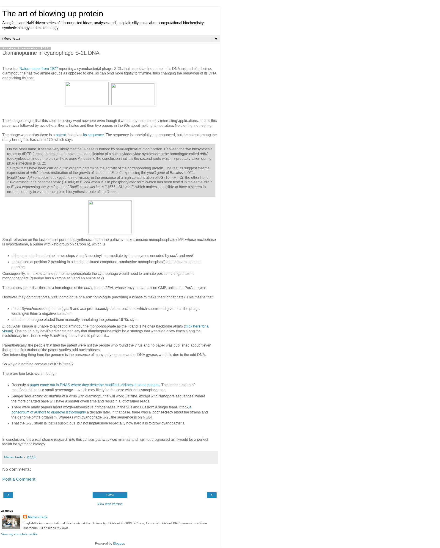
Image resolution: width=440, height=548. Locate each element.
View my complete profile (19, 534)
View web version (110, 504)
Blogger (118, 543)
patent (61, 135)
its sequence (93, 135)
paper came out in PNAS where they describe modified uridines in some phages (95, 385)
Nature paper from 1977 (38, 69)
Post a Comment (18, 479)
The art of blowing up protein (52, 13)
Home (110, 495)
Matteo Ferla (37, 517)
